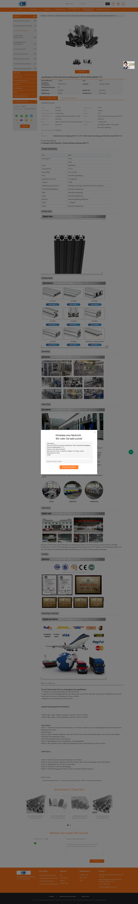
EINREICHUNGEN (69, 467)
